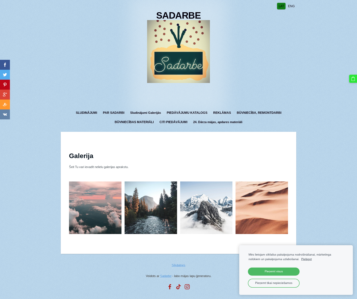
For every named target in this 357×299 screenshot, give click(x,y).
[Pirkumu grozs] (353, 79)
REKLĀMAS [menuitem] (222, 112)
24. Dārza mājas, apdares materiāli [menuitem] (217, 122)
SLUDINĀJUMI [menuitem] (86, 112)
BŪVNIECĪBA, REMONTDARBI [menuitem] (259, 112)
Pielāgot (306, 259)
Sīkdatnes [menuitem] (178, 265)
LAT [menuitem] (281, 6)
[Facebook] (170, 286)
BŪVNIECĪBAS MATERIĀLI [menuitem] (134, 122)
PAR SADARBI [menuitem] (113, 112)
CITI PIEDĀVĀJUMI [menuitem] (173, 122)
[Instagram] (187, 286)
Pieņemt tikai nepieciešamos (273, 283)
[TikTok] (178, 286)
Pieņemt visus (274, 271)
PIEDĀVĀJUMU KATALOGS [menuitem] (187, 112)
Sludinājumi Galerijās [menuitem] (145, 112)
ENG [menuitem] (291, 6)
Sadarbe (165, 276)
